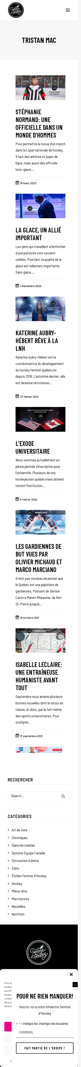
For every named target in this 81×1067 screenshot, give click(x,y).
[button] (75, 984)
